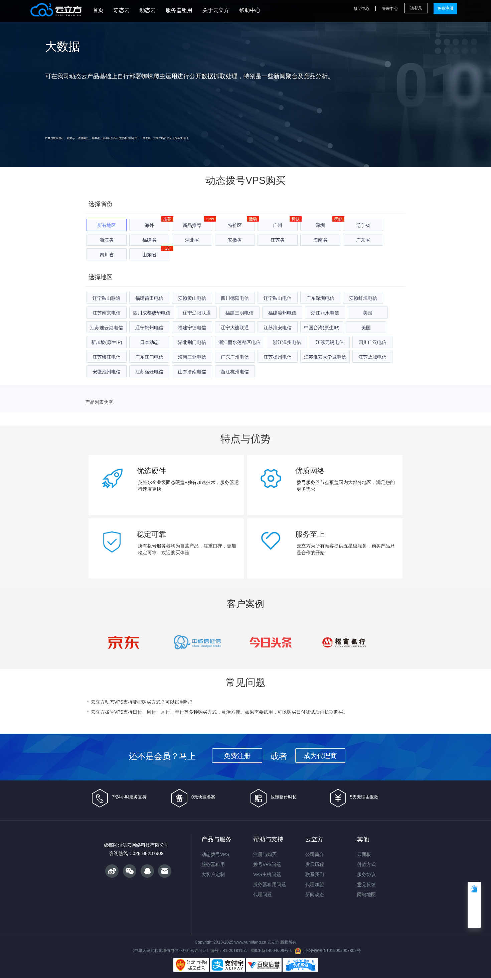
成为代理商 (320, 755)
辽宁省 (363, 225)
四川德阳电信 (235, 298)
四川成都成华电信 (151, 313)
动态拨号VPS (235, 180)
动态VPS (114, 702)
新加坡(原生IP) (106, 342)
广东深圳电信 (320, 298)
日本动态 (149, 342)
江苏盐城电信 (372, 357)
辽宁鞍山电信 (278, 298)
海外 (149, 225)
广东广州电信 (235, 357)
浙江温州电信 (287, 342)
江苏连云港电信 (106, 327)
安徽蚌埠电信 (363, 298)
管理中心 (390, 9)
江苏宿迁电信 (149, 371)
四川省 (107, 254)
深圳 (320, 225)
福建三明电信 (239, 313)
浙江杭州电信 (235, 371)
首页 (98, 10)
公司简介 (314, 854)
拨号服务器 (308, 482)
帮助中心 (250, 10)
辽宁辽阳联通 (197, 313)
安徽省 (235, 240)
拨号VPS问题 (267, 864)
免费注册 (445, 8)
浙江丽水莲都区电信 (239, 342)
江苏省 (278, 240)
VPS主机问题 (267, 874)
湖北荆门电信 (192, 342)
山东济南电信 (192, 371)
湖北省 (192, 240)
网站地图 (366, 894)
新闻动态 (314, 894)
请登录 (416, 8)
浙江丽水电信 (325, 313)
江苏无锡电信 (330, 342)
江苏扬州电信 (278, 357)
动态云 (148, 10)
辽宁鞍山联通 (107, 298)
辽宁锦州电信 (149, 327)
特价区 (235, 225)
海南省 (320, 240)
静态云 (122, 10)
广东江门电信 (149, 357)
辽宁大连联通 (235, 327)
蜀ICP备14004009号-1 (271, 950)
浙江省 (107, 240)
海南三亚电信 (192, 357)
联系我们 (314, 874)
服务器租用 (179, 10)
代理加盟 (314, 884)
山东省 (149, 254)
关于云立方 (215, 10)
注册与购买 (265, 854)
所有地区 (106, 225)
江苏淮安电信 (278, 327)
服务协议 (366, 874)
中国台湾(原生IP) (322, 327)
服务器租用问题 (269, 884)
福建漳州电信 (282, 313)
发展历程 (314, 864)
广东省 (363, 240)
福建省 (149, 240)
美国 (367, 313)
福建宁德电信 (192, 327)
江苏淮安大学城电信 (325, 357)
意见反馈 (366, 884)
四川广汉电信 (372, 342)
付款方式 (366, 864)
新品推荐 (192, 225)
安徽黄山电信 (192, 298)
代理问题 (262, 894)
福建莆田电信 (149, 298)
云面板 (364, 854)
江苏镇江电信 (107, 357)
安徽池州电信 (107, 371)
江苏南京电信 (107, 313)
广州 (277, 225)
